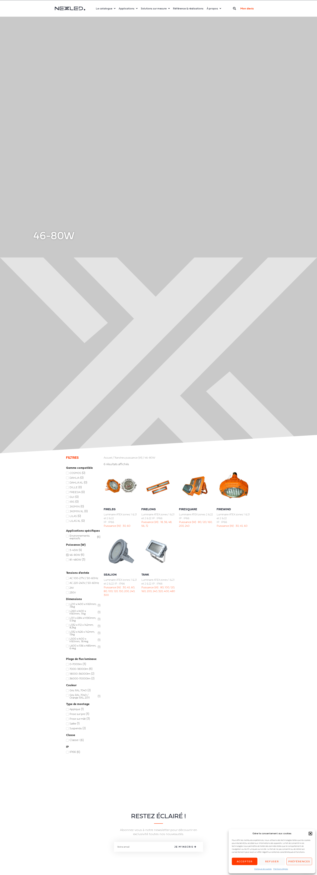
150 (121, 591)
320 (160, 591)
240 (187, 525)
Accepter (244, 861)
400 (166, 591)
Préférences (299, 861)
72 (147, 525)
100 (110, 591)
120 (204, 521)
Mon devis (247, 8)
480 (172, 591)
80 (199, 521)
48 (170, 521)
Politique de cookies (263, 869)
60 (128, 525)
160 (210, 521)
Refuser (272, 861)
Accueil (108, 457)
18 (161, 521)
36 (165, 521)
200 (181, 525)
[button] (310, 833)
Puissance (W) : (113, 525)
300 (106, 594)
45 (241, 525)
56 (142, 525)
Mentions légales (280, 869)
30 (124, 525)
